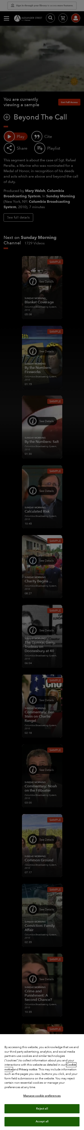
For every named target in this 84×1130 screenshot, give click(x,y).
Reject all (42, 1109)
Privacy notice (28, 1069)
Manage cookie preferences (42, 1096)
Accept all (42, 1121)
